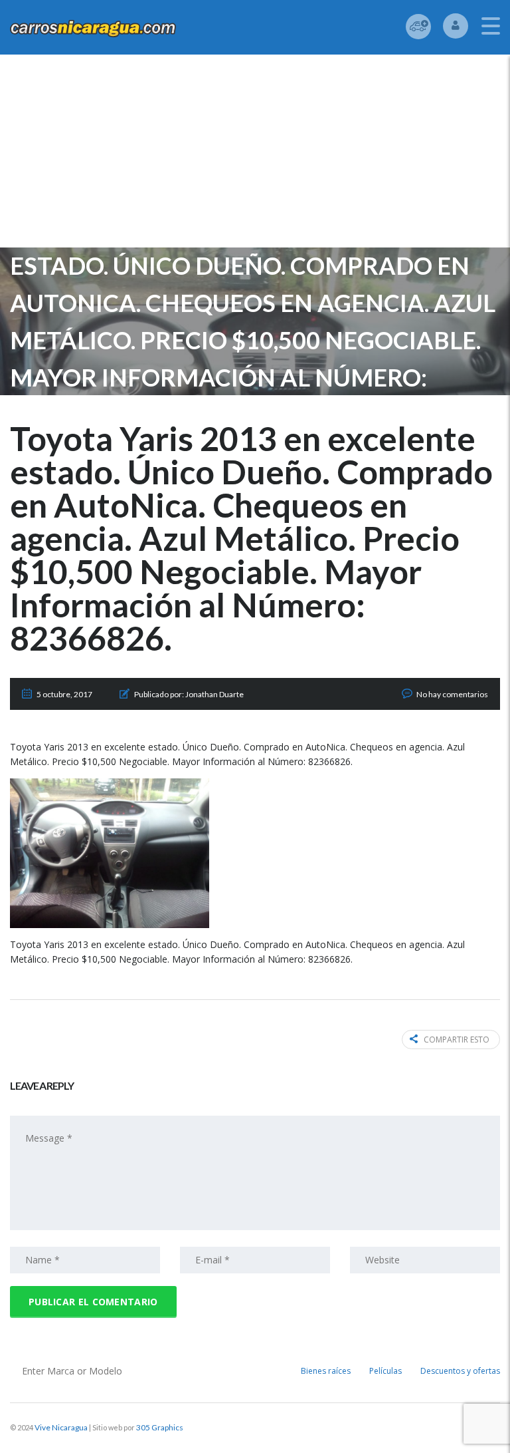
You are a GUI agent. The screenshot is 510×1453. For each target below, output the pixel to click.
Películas (385, 1370)
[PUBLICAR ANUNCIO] (418, 26)
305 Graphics (159, 1427)
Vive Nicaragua (61, 1427)
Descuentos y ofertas (460, 1370)
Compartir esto (456, 1039)
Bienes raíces (326, 1370)
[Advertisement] (255, 154)
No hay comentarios (452, 694)
